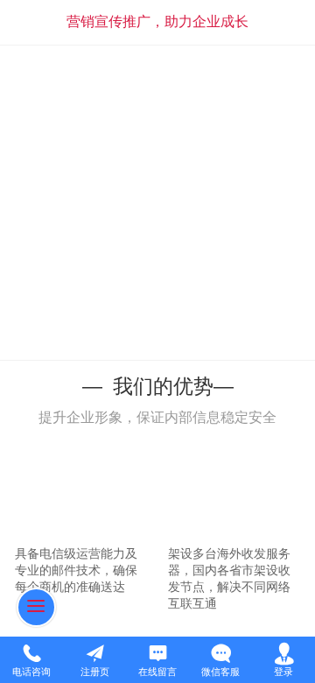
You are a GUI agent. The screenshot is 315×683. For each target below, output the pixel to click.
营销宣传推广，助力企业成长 (157, 21)
